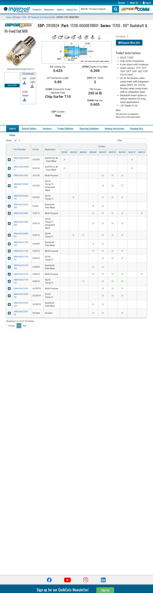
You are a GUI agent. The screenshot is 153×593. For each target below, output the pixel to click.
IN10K (64, 152)
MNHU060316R (21, 274)
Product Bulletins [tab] (66, 128)
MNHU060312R (21, 251)
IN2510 (112, 152)
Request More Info (130, 43)
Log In (148, 2)
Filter (119, 140)
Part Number (20, 149)
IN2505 (102, 152)
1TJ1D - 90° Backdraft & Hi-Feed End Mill (38, 17)
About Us (134, 2)
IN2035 (73, 152)
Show (9, 140)
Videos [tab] (12, 135)
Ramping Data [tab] (136, 128)
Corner (36, 149)
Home (8, 17)
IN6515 (141, 152)
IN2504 (93, 152)
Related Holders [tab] (29, 128)
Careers (121, 2)
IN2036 (83, 152)
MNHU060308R (21, 213)
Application (50, 149)
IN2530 (122, 152)
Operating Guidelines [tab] (89, 128)
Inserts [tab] (12, 128)
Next (24, 325)
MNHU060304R (21, 175)
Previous (11, 325)
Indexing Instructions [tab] (114, 128)
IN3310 (132, 152)
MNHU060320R (21, 288)
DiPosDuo (16, 17)
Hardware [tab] (47, 128)
